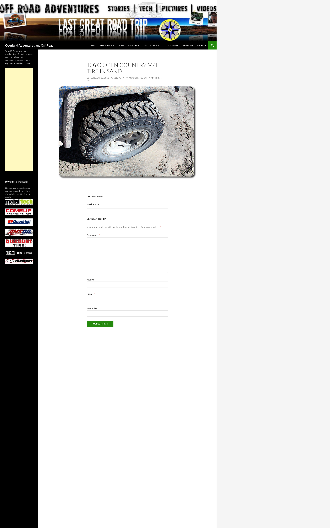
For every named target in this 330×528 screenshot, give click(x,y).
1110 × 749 (118, 77)
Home (93, 45)
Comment (93, 235)
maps (121, 45)
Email (91, 293)
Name (91, 279)
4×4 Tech (132, 45)
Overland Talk (171, 45)
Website (92, 308)
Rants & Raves (150, 45)
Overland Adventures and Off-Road (29, 45)
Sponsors (188, 45)
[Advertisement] (19, 119)
